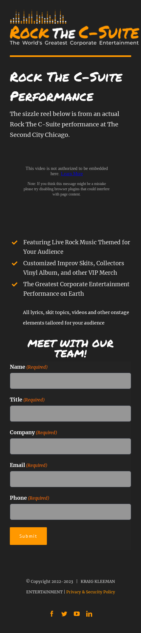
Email (29, 465)
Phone (30, 497)
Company (33, 432)
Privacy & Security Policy (90, 591)
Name (29, 366)
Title (27, 399)
